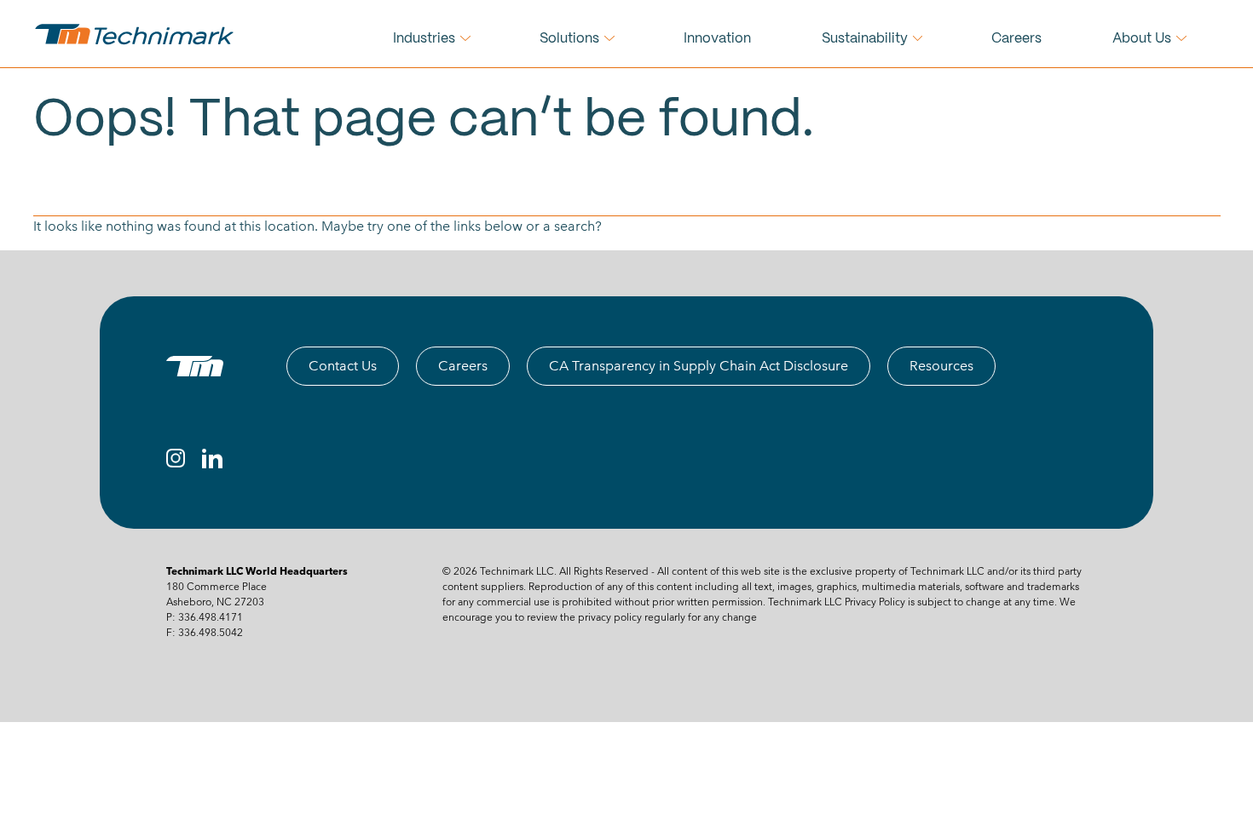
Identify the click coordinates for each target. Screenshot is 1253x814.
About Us (1141, 38)
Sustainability (865, 38)
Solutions (569, 38)
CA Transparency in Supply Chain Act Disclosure (698, 366)
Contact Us (343, 366)
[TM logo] (194, 366)
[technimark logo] (136, 34)
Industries (424, 38)
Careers (1016, 38)
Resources (941, 366)
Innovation (717, 38)
